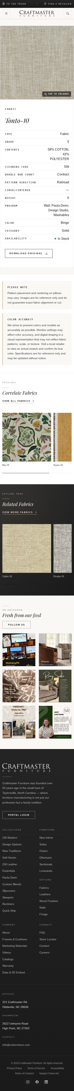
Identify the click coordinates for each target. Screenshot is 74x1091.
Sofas (43, 844)
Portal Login (18, 815)
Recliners (8, 904)
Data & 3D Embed (13, 972)
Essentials (8, 870)
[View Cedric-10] (26, 551)
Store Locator (47, 939)
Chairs (43, 850)
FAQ (42, 932)
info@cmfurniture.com (16, 1044)
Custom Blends (11, 884)
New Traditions (11, 850)
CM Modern (9, 837)
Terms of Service (36, 1068)
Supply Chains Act (49, 1073)
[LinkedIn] (46, 1081)
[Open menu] (6, 13)
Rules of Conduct (24, 1073)
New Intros (46, 837)
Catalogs (7, 959)
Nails (42, 907)
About (6, 932)
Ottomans (45, 857)
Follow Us (16, 625)
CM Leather (9, 864)
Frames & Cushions (14, 939)
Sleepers (7, 897)
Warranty (8, 965)
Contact (44, 945)
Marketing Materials (14, 945)
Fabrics (44, 887)
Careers (44, 952)
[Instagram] (27, 1081)
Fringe (43, 914)
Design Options (12, 844)
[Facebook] (37, 1081)
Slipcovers (8, 890)
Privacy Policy (14, 1068)
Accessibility (57, 1068)
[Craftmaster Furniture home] (37, 13)
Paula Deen (9, 877)
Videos (6, 952)
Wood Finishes (48, 901)
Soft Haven (9, 857)
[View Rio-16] (26, 440)
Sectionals (45, 864)
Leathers (45, 894)
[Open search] (68, 13)
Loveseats (45, 870)
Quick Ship (9, 910)
